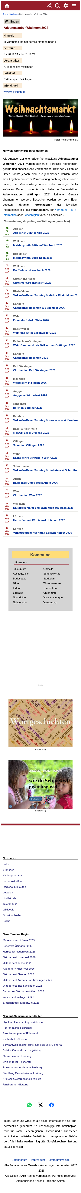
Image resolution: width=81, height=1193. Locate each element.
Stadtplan (49, 578)
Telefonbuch (10, 903)
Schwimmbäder (12, 915)
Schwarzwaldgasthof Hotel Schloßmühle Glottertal (32, 1044)
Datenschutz (19, 1159)
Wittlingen (14, 14)
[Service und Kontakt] (66, 6)
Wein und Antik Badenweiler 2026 (34, 332)
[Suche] (57, 6)
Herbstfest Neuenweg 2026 (19, 951)
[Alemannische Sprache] (40, 723)
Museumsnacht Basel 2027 (19, 940)
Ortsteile (48, 568)
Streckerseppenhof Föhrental (20, 1033)
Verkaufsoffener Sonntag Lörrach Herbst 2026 (42, 532)
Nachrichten (20, 597)
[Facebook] (51, 1105)
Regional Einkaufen (14, 886)
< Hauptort (19, 568)
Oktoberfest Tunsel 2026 (17, 962)
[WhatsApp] (29, 1105)
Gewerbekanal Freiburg (17, 1056)
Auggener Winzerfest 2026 (30, 395)
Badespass (19, 578)
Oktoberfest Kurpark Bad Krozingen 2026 (27, 979)
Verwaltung (50, 602)
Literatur (18, 592)
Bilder (16, 583)
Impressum (38, 1159)
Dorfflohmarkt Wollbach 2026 (31, 270)
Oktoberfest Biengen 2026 (18, 974)
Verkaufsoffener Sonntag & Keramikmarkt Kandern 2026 (45, 420)
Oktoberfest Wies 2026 (27, 495)
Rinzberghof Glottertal (16, 1084)
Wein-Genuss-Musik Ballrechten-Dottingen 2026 (44, 345)
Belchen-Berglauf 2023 (27, 407)
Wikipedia (8, 909)
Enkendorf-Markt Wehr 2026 (31, 320)
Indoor (17, 587)
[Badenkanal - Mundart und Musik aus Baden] (40, 784)
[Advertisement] (40, 649)
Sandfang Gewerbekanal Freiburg (23, 1073)
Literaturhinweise (59, 1159)
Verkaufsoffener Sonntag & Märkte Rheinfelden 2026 (45, 295)
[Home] (7, 6)
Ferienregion (31, 214)
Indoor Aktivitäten (13, 881)
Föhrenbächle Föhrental (17, 1027)
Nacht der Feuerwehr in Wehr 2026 (35, 457)
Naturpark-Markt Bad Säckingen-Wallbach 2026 (43, 507)
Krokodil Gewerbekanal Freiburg (22, 1078)
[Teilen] (49, 6)
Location (8, 892)
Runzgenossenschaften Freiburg (22, 1067)
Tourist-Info (50, 587)
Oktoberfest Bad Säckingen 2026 (34, 370)
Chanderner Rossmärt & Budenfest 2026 (39, 307)
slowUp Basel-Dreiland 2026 (31, 432)
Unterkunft (49, 592)
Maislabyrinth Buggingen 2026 (33, 257)
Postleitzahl (9, 898)
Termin (5, 14)
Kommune (61, 209)
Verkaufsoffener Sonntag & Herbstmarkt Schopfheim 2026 (45, 470)
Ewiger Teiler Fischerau (17, 1061)
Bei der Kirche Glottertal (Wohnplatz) (25, 1050)
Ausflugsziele (21, 573)
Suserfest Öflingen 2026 (28, 445)
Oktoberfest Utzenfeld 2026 (19, 957)
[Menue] (74, 6)
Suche (6, 920)
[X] (40, 1105)
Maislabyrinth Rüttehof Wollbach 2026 (37, 245)
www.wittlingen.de (14, 91)
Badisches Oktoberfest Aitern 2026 (35, 482)
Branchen (8, 869)
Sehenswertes (51, 573)
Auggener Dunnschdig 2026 (31, 232)
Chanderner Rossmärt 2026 (30, 357)
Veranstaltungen (53, 597)
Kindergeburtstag (13, 875)
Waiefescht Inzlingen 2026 (30, 382)
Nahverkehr (20, 602)
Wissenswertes (52, 583)
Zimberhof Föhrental (15, 1039)
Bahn (6, 864)
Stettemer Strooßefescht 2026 (32, 282)
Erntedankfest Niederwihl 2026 (21, 1002)
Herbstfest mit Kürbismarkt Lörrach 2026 (39, 520)
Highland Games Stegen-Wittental (23, 1022)
